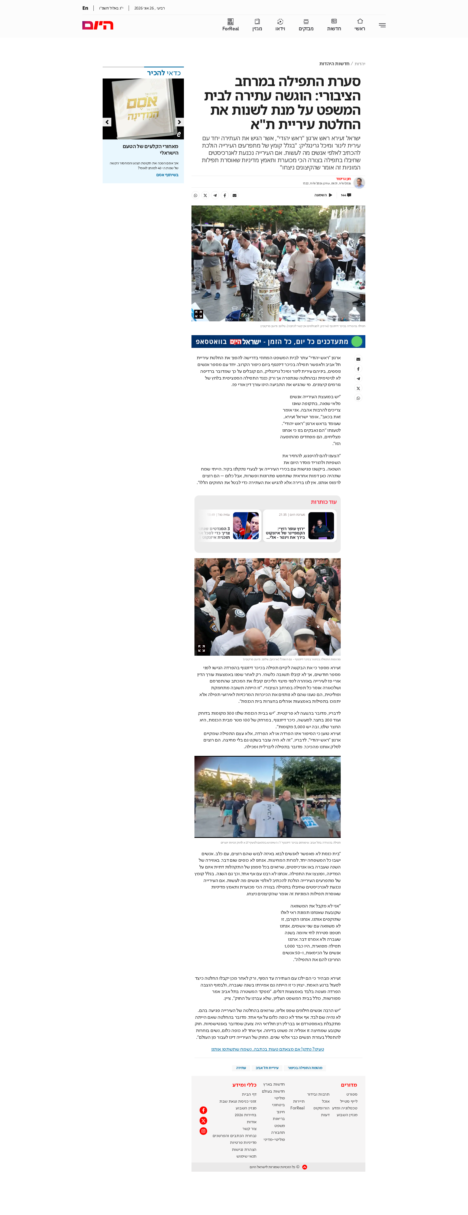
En (85, 8)
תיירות (299, 1101)
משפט (279, 1126)
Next (179, 122)
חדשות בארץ (274, 1084)
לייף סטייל (349, 1101)
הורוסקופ (321, 1108)
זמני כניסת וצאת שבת (237, 1101)
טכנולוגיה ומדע (345, 1108)
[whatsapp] (195, 195)
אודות (251, 1122)
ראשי (360, 29)
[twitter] (205, 195)
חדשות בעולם (273, 1091)
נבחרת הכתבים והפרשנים (234, 1136)
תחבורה (278, 1133)
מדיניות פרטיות (243, 1143)
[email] (234, 195)
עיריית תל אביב (267, 1068)
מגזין (257, 29)
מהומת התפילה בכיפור (305, 1068)
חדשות (334, 29)
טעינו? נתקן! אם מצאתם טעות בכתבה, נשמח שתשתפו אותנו (267, 1049)
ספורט (351, 1094)
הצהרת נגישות (244, 1150)
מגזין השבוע (347, 1115)
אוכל (326, 1101)
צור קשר (249, 1129)
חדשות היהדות (334, 63)
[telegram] (215, 195)
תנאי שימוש (246, 1156)
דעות (325, 1115)
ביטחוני (278, 1105)
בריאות (279, 1119)
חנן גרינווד (343, 179)
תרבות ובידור (318, 1094)
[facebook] (225, 195)
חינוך (281, 1112)
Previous (107, 122)
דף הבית (249, 1094)
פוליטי (279, 1098)
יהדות (360, 63)
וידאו (280, 29)
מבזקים (306, 29)
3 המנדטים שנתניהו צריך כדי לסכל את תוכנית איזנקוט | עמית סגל (287, 535)
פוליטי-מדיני (274, 1140)
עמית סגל (299, 514)
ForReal (230, 29)
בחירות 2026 (245, 1115)
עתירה (241, 1068)
